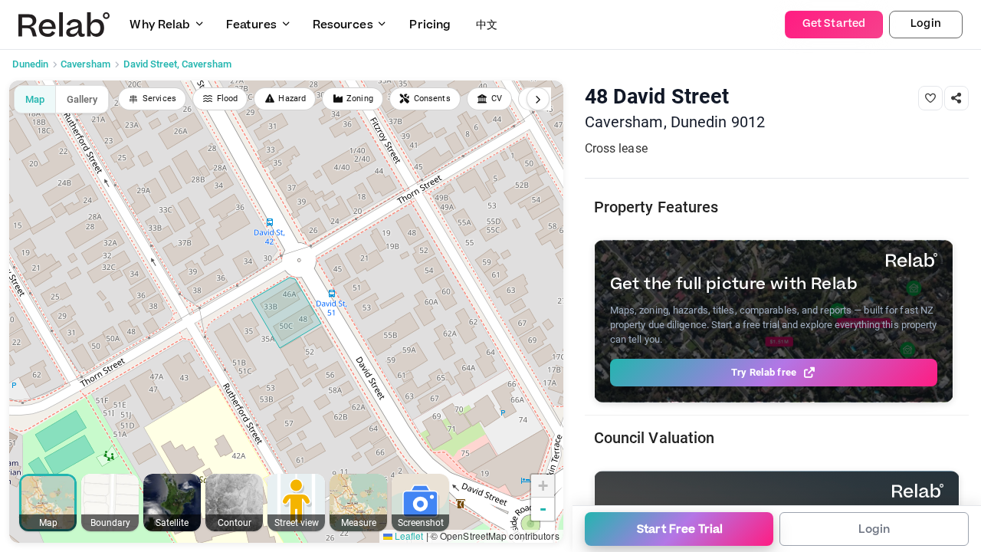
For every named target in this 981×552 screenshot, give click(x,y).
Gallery (82, 99)
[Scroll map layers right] (538, 98)
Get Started (833, 23)
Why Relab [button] (160, 25)
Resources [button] (343, 25)
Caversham (85, 64)
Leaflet (408, 535)
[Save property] (930, 98)
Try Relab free (764, 372)
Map (34, 99)
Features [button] (251, 25)
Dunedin (30, 64)
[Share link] (956, 98)
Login (925, 23)
